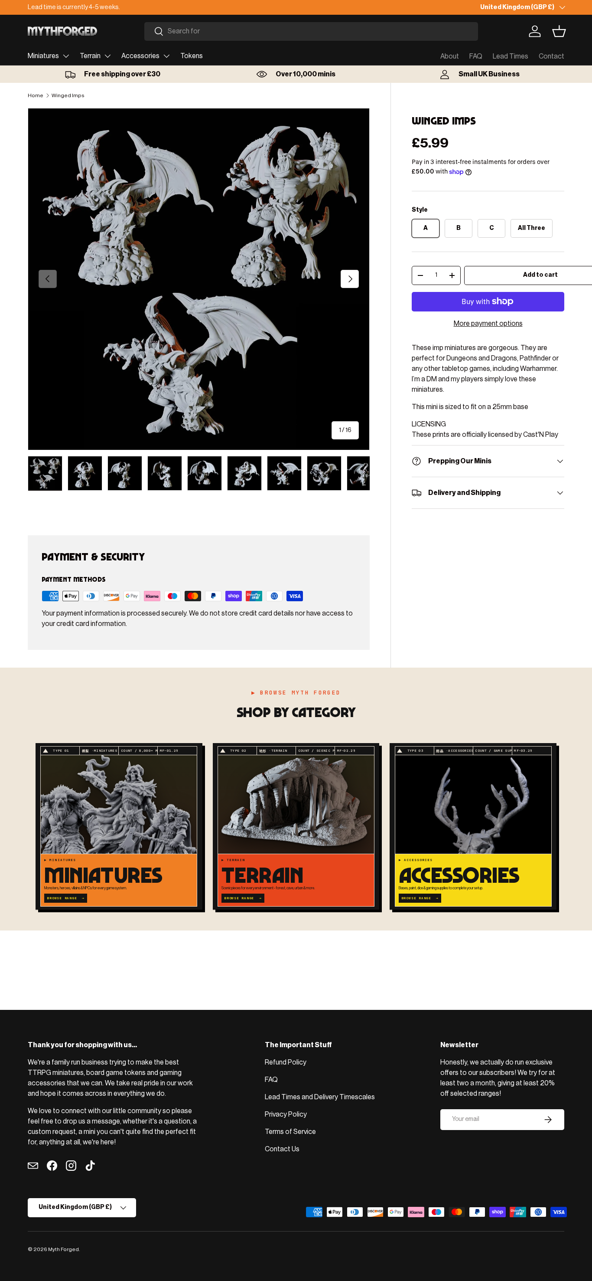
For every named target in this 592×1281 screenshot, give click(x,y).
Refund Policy (285, 1062)
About (449, 56)
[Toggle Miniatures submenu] (66, 56)
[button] (559, 31)
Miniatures (43, 55)
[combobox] (311, 31)
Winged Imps (68, 95)
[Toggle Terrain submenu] (107, 56)
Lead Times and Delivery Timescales (320, 1097)
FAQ (475, 56)
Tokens (191, 55)
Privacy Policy (286, 1114)
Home (35, 95)
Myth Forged (63, 1249)
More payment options (488, 323)
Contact (551, 56)
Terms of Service (290, 1131)
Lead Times (510, 56)
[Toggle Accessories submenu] (166, 56)
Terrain (90, 55)
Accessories (140, 55)
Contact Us (282, 1149)
